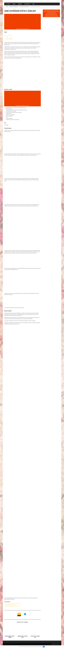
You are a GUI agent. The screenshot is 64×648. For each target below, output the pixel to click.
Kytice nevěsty (27, 4)
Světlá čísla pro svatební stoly (35, 637)
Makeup (14, 4)
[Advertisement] (22, 21)
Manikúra (20, 4)
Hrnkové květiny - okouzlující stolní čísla (13, 606)
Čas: (7, 36)
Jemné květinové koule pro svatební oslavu (13, 603)
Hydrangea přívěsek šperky (11, 604)
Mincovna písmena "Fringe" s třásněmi (10, 637)
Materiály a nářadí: (9, 35)
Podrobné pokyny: (9, 37)
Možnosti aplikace (9, 39)
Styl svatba (7, 4)
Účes (33, 4)
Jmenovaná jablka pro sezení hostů (22, 637)
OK (43, 646)
